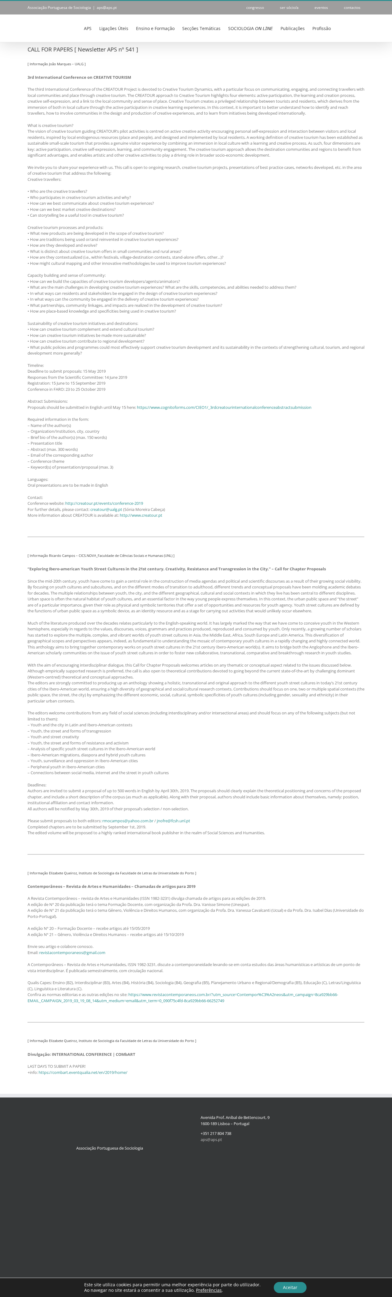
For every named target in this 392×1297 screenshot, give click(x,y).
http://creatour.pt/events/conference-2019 (104, 503)
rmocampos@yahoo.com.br (127, 820)
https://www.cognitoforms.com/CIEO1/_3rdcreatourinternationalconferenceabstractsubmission (224, 407)
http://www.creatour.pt (141, 515)
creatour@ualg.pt (106, 509)
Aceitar (290, 1287)
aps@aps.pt (107, 7)
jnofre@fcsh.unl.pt (173, 820)
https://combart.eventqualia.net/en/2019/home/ (83, 1072)
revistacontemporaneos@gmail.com (72, 952)
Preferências (209, 1290)
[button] (355, 28)
